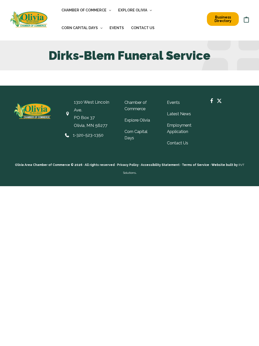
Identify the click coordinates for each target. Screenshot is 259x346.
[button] (108, 10)
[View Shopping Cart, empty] (246, 19)
